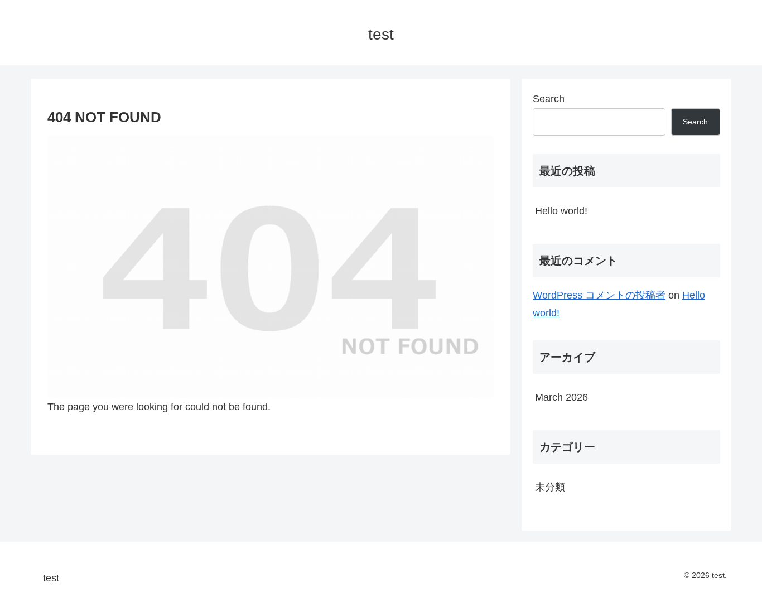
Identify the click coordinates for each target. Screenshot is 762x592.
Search (549, 98)
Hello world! (561, 210)
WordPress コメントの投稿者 (599, 295)
